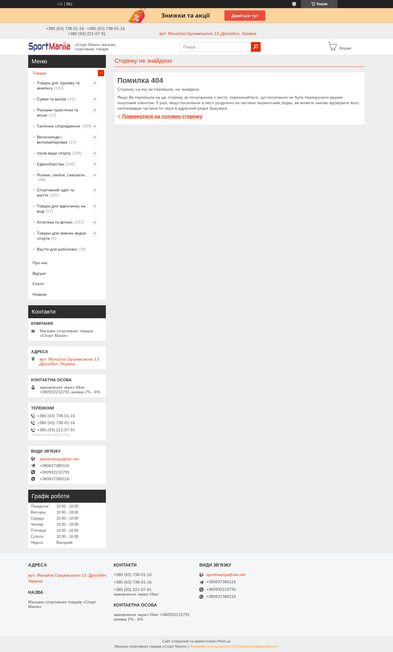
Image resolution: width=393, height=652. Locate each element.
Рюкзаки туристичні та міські (57, 112)
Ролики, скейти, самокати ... (63, 175)
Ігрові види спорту (54, 153)
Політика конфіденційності (256, 647)
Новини (40, 294)
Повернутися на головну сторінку (162, 116)
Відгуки (39, 273)
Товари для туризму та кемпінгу (58, 85)
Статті (38, 283)
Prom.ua (224, 641)
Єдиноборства (50, 164)
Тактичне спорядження (58, 126)
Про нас (40, 262)
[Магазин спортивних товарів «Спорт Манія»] (49, 46)
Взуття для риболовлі (57, 249)
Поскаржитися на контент (211, 647)
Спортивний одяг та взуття (55, 192)
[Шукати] (256, 47)
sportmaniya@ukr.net (59, 459)
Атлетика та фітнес (55, 222)
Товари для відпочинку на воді (61, 208)
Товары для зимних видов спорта (61, 236)
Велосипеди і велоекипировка (52, 139)
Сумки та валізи (51, 99)
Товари (39, 73)
